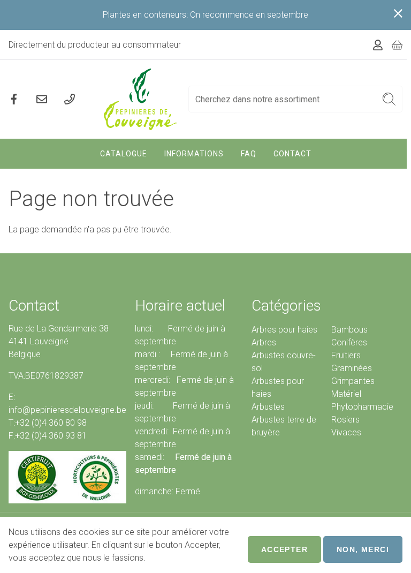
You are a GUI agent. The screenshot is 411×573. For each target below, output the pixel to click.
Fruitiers (346, 355)
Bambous (349, 330)
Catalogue (123, 153)
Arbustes (268, 407)
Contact (292, 153)
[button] (389, 99)
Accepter (284, 549)
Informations (194, 153)
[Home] (140, 99)
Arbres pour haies (284, 330)
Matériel (346, 394)
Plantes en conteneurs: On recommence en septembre (205, 15)
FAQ (248, 153)
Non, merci (363, 549)
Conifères (349, 342)
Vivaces (346, 432)
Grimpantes (353, 381)
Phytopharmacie (362, 407)
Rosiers (345, 419)
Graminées (351, 368)
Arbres (264, 342)
